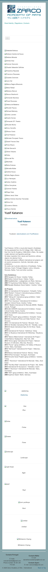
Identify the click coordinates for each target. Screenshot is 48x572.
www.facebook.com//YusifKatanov (28, 234)
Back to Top (42, 568)
